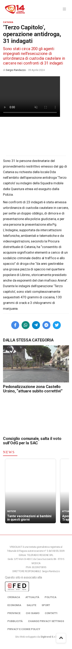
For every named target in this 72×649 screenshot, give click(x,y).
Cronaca (13, 597)
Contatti (51, 613)
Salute (31, 605)
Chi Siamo (32, 613)
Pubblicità (15, 621)
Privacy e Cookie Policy (23, 629)
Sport (46, 605)
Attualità (32, 597)
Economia (14, 605)
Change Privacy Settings (46, 621)
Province (13, 613)
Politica (50, 597)
